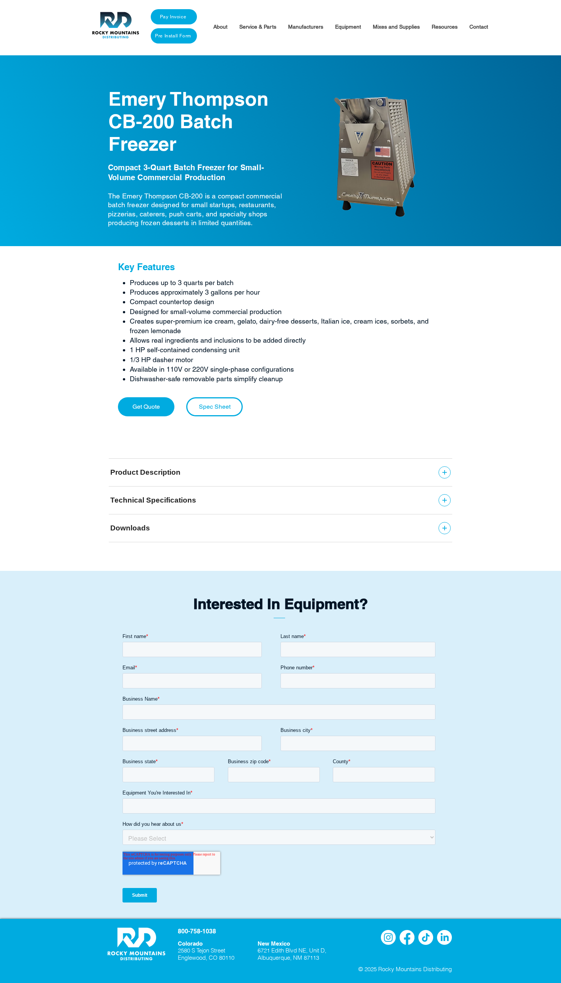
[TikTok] (425, 937)
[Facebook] (407, 937)
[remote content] (280, 500)
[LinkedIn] (444, 937)
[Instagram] (388, 937)
